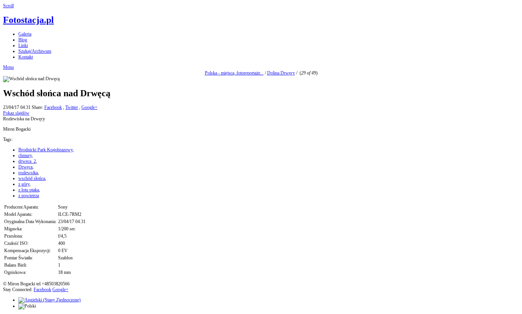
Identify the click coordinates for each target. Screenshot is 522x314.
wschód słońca (31, 178)
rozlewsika (28, 172)
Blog (22, 39)
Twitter (71, 107)
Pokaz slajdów (16, 113)
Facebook (53, 107)
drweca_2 (27, 161)
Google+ (89, 107)
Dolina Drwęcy (281, 73)
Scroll (8, 5)
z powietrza (28, 195)
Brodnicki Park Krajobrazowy (45, 149)
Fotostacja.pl (28, 20)
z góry (23, 184)
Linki (23, 45)
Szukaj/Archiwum (34, 51)
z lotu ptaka (28, 190)
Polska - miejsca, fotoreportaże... (234, 73)
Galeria (24, 34)
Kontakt (25, 57)
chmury (25, 155)
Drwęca (25, 167)
